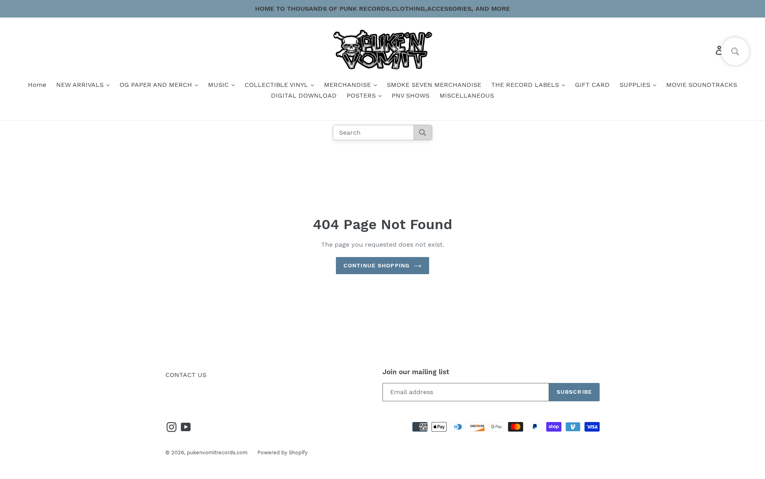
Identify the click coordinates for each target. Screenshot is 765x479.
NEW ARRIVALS (81, 84)
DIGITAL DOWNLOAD (304, 95)
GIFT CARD (592, 84)
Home (37, 84)
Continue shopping (376, 265)
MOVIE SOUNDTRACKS (701, 84)
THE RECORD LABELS (526, 84)
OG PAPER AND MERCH (157, 84)
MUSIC (219, 84)
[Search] (422, 132)
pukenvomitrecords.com (217, 452)
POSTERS (362, 95)
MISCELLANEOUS (466, 95)
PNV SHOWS (411, 95)
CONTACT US (185, 375)
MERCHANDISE (348, 84)
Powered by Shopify (282, 452)
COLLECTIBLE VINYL (277, 84)
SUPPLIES (636, 84)
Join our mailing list (415, 372)
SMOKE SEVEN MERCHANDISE (434, 84)
